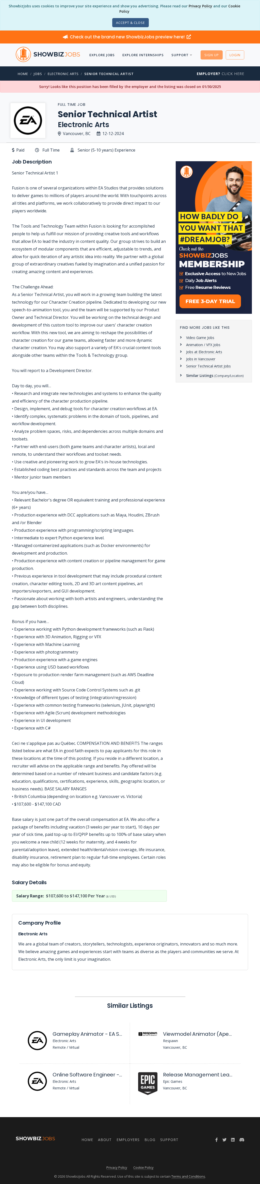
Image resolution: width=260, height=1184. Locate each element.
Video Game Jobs (200, 337)
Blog (149, 1139)
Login (235, 55)
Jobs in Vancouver (200, 359)
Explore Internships (143, 55)
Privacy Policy (200, 6)
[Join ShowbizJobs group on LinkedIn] (233, 1140)
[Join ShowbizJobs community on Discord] (241, 1140)
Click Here (220, 73)
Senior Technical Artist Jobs (208, 366)
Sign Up (211, 55)
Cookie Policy (143, 1167)
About (105, 1139)
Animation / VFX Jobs (203, 344)
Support (180, 55)
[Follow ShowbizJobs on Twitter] (224, 1140)
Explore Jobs (102, 55)
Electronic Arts (63, 73)
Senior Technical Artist (109, 73)
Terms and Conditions (188, 1176)
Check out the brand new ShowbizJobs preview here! (128, 37)
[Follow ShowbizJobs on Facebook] (216, 1140)
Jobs (38, 73)
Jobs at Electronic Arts (204, 351)
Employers (128, 1139)
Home (23, 73)
